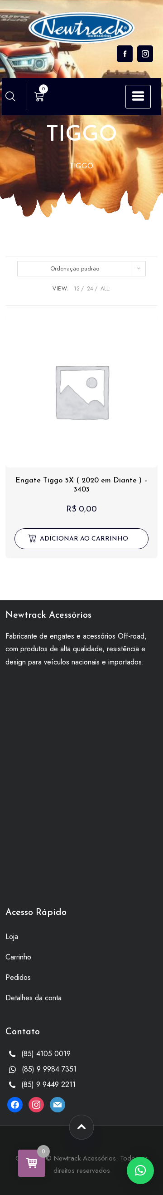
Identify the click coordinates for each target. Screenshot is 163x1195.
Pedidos (18, 977)
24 (90, 289)
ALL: (105, 289)
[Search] (10, 96)
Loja (11, 936)
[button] (81, 538)
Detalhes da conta (33, 998)
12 (77, 289)
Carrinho (18, 957)
